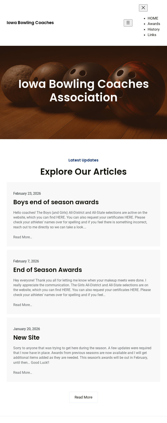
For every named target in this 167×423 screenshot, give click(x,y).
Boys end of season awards (56, 202)
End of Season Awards (47, 270)
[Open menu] (128, 22)
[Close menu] (143, 8)
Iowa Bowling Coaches (30, 23)
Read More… (22, 237)
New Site (26, 337)
